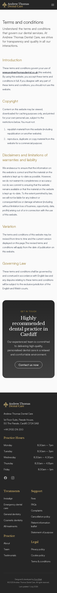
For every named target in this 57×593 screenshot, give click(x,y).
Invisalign (8, 498)
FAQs (33, 504)
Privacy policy (38, 549)
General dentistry (12, 514)
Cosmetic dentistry (13, 520)
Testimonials (10, 555)
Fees (33, 498)
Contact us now (29, 364)
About (7, 543)
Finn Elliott (38, 579)
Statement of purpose (42, 532)
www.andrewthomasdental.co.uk (20, 72)
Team (6, 549)
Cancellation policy (40, 516)
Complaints (36, 510)
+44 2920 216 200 (13, 429)
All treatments (10, 526)
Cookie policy (38, 555)
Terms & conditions (40, 561)
